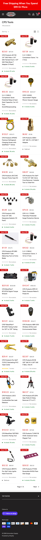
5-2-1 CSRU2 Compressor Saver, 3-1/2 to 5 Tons (29, 253)
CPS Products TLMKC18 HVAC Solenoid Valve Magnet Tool (30, 436)
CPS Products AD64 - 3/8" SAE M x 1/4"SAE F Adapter (30, 140)
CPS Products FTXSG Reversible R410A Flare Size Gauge (30, 471)
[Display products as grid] (35, 31)
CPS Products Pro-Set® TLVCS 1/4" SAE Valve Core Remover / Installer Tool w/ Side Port (30, 179)
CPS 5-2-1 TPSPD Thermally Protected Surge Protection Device (30, 216)
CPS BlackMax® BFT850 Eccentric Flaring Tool (10, 435)
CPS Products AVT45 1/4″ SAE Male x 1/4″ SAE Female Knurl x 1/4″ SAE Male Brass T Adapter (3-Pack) (10, 59)
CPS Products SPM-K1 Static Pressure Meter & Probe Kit (30, 291)
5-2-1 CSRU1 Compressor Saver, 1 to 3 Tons (30, 57)
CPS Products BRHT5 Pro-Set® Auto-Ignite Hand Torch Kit (9, 471)
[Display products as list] (38, 31)
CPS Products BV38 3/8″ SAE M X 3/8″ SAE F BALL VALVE (30, 362)
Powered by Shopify (8, 536)
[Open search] (29, 14)
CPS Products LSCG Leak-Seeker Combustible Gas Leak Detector (9, 399)
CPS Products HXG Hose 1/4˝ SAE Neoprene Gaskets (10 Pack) (9, 217)
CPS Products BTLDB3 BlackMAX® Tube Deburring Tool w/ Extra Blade (10, 254)
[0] (37, 14)
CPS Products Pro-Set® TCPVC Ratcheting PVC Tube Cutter (10, 362)
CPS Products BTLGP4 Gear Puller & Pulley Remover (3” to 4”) (30, 398)
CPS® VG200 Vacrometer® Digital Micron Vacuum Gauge (30, 97)
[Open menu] (3, 14)
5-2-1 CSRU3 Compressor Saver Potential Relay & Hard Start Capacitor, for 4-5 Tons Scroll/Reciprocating (10, 101)
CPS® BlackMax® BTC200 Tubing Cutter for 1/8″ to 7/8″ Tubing (10, 327)
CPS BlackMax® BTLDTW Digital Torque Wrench (10, 291)
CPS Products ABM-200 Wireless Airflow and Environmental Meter (30, 327)
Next (35, 487)
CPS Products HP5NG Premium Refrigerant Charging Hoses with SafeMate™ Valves (9, 141)
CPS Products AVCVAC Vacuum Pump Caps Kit (10, 177)
